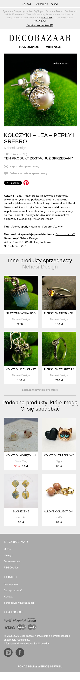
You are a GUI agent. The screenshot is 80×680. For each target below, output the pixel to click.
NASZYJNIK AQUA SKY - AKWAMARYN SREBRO (36, 313)
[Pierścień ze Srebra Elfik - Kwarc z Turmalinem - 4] (59, 349)
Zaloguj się (42, 4)
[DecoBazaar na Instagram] (8, 652)
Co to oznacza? (65, 234)
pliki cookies (43, 643)
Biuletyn (8, 555)
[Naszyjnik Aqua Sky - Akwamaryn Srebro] (21, 293)
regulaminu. (23, 639)
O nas (7, 549)
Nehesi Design (15, 148)
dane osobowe (25, 643)
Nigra (59, 461)
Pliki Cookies (11, 567)
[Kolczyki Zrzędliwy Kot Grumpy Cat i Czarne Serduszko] (59, 435)
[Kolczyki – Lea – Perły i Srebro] (40, 90)
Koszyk (54, 4)
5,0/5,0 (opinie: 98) (15, 154)
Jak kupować (11, 584)
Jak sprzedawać (13, 590)
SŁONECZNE (21, 511)
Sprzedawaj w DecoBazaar (19, 602)
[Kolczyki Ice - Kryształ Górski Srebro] (21, 349)
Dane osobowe (12, 561)
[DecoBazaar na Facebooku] (20, 652)
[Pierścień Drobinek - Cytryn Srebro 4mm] (59, 293)
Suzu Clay (21, 461)
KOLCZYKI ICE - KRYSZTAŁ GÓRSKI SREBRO (35, 369)
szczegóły (47, 17)
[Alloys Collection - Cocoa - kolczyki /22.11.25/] (59, 491)
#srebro (47, 226)
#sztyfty (58, 226)
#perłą (15, 226)
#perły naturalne (31, 226)
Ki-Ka (59, 517)
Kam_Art (21, 517)
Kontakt (8, 596)
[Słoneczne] (21, 491)
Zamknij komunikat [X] (40, 25)
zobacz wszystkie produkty (40, 389)
